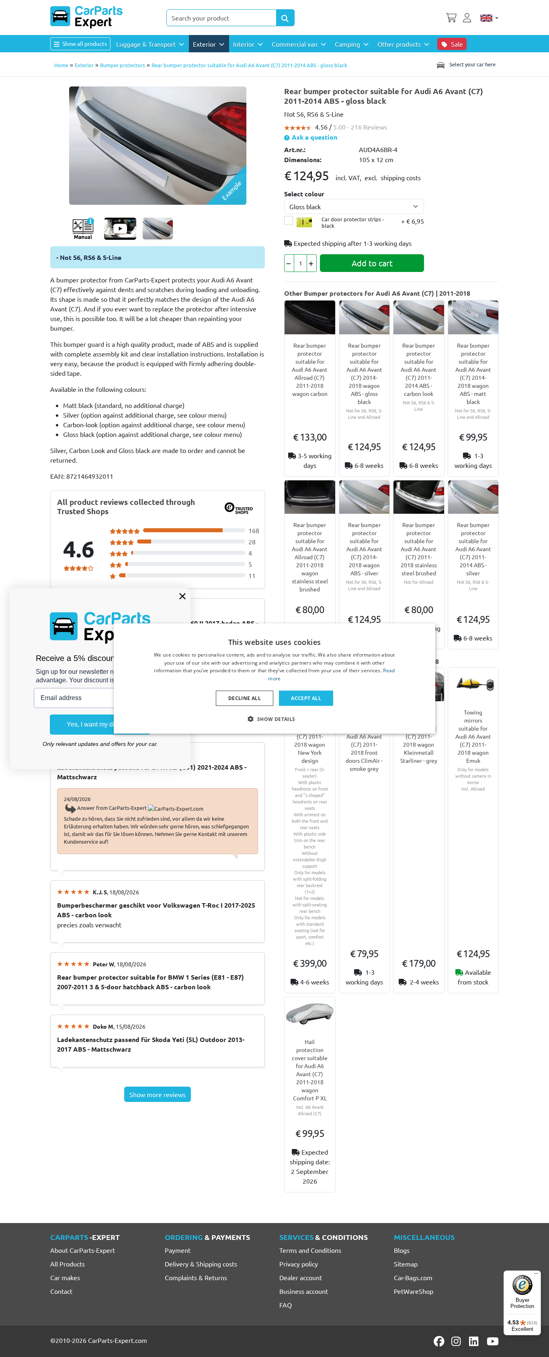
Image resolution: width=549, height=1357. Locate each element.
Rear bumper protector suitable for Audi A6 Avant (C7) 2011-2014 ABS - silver (473, 549)
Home (61, 65)
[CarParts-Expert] (86, 17)
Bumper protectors (122, 65)
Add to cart (372, 263)
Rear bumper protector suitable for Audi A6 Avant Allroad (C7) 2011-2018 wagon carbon (310, 369)
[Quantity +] (312, 263)
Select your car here (472, 64)
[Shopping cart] (451, 17)
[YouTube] (493, 1341)
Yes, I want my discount (100, 724)
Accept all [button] (306, 698)
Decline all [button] (244, 698)
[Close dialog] (182, 596)
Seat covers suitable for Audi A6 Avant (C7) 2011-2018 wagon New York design (310, 736)
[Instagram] (457, 1341)
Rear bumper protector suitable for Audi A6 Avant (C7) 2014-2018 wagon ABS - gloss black (364, 373)
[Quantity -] (289, 263)
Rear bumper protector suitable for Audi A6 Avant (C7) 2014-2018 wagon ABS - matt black (473, 373)
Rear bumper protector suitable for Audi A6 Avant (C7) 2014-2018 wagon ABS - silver (364, 549)
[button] (274, 719)
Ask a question (313, 137)
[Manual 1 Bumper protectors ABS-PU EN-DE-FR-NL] (83, 229)
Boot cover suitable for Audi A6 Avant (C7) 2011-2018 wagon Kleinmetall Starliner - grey (418, 736)
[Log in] (468, 17)
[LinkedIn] (475, 1341)
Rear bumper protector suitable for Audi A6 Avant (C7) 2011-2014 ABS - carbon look (418, 369)
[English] (489, 18)
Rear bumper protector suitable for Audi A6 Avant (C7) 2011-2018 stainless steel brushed (419, 549)
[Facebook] (440, 1341)
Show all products (84, 43)
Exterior (84, 65)
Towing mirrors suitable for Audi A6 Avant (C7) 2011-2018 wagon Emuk (473, 736)
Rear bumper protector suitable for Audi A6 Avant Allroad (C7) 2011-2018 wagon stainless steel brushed (310, 557)
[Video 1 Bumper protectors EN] (120, 229)
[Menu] (536, 1275)
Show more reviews (157, 1094)
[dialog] (274, 678)
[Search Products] (285, 17)
